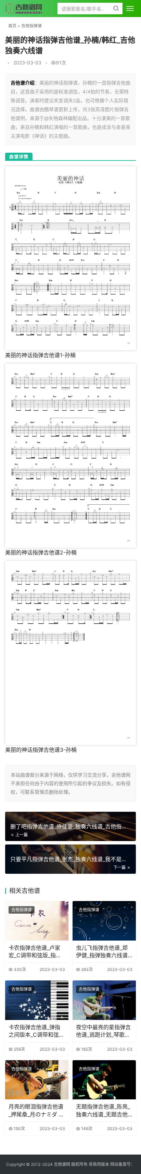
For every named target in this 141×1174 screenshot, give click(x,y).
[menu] (130, 8)
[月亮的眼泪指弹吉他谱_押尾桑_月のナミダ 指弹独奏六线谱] (36, 1080)
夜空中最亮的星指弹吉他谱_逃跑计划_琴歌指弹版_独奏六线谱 (103, 1031)
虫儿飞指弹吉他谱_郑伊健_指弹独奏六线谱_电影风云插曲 (103, 951)
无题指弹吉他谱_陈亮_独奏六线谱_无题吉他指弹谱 (103, 1110)
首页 (12, 25)
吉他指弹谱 (31, 25)
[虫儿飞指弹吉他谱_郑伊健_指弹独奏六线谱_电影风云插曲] (104, 921)
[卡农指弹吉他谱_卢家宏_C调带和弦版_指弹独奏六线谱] (36, 921)
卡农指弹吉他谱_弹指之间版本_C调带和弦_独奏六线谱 (35, 1031)
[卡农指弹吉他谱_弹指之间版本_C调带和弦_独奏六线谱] (36, 1000)
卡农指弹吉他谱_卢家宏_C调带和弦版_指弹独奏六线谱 (35, 951)
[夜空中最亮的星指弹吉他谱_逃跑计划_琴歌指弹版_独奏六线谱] (104, 1000)
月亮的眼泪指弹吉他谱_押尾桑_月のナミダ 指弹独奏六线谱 (36, 1110)
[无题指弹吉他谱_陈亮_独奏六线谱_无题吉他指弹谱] (104, 1080)
